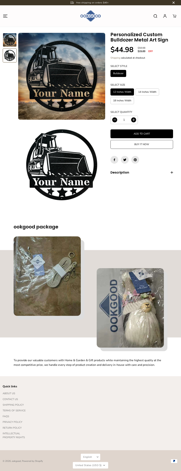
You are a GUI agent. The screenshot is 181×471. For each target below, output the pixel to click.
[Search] (155, 16)
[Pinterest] (135, 160)
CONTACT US (10, 399)
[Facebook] (114, 160)
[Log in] (165, 16)
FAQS (6, 416)
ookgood (16, 461)
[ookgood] (90, 16)
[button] (5, 16)
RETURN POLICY (12, 428)
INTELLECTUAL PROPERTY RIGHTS (14, 435)
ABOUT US (9, 393)
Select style (118, 66)
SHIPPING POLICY (13, 405)
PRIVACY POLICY (12, 422)
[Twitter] (125, 160)
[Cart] (174, 16)
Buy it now (141, 144)
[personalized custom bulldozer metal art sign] (61, 76)
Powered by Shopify (32, 461)
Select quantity (121, 112)
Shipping (115, 57)
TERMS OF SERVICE (14, 410)
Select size (117, 85)
